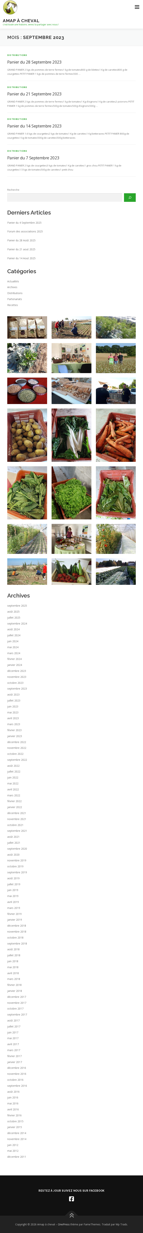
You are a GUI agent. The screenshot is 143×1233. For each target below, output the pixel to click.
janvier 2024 (14, 665)
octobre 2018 (15, 937)
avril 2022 (13, 789)
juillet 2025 (13, 617)
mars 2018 (13, 979)
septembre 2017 (17, 1014)
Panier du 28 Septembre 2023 (34, 62)
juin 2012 (12, 1145)
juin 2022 (12, 777)
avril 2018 (13, 973)
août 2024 (13, 629)
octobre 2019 (15, 866)
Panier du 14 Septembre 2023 (34, 126)
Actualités (13, 281)
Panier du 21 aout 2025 (21, 249)
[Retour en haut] (71, 1215)
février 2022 (14, 801)
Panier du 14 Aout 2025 (21, 258)
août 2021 (13, 836)
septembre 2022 (17, 759)
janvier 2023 (14, 736)
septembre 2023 (17, 688)
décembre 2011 (16, 1156)
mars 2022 (13, 795)
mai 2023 (12, 712)
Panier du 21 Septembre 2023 (34, 94)
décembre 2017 (16, 997)
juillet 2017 (13, 1026)
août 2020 (13, 854)
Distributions (17, 55)
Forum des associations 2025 (25, 231)
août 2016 (13, 1091)
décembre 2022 (16, 742)
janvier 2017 (14, 1062)
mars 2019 (13, 908)
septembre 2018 (17, 943)
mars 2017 (13, 1050)
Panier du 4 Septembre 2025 (24, 222)
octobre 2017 (15, 1008)
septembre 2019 (17, 872)
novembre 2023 (16, 677)
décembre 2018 (16, 925)
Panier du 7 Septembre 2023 (33, 157)
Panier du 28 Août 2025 (21, 240)
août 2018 (13, 949)
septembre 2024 (17, 623)
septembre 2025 (17, 605)
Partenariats (14, 299)
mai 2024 (12, 647)
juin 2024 (12, 641)
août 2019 (13, 878)
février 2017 (14, 1056)
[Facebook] (71, 1199)
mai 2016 (12, 1103)
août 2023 (13, 694)
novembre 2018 (16, 931)
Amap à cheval (21, 20)
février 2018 (14, 985)
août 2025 (13, 611)
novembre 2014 (16, 1139)
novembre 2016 (16, 1074)
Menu (137, 7)
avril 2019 (13, 902)
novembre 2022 (16, 748)
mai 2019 (12, 896)
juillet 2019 (13, 884)
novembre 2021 (16, 819)
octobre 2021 (15, 825)
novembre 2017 (16, 1003)
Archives (12, 287)
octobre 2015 (15, 1121)
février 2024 (14, 659)
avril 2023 (13, 718)
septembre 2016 (17, 1085)
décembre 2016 (16, 1068)
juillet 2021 (13, 842)
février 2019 (14, 914)
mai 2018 (12, 967)
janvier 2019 (14, 919)
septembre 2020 (17, 848)
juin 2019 (12, 890)
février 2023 (14, 730)
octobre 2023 (15, 683)
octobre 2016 (15, 1079)
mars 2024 (13, 653)
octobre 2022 (15, 754)
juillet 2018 (13, 955)
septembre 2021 (17, 830)
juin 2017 (12, 1032)
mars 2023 (13, 724)
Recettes (12, 305)
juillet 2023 (13, 700)
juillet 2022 (13, 771)
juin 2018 (12, 961)
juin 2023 (12, 706)
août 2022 (13, 765)
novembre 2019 (16, 860)
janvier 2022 (14, 807)
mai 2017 (12, 1038)
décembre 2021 (16, 813)
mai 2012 (12, 1150)
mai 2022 (12, 783)
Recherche (13, 189)
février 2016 (14, 1115)
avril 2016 (13, 1109)
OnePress (64, 1224)
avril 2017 (13, 1044)
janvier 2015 (14, 1127)
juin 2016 (12, 1097)
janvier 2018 (14, 991)
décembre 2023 (16, 671)
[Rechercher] (130, 197)
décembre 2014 (16, 1133)
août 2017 (13, 1020)
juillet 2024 (13, 635)
